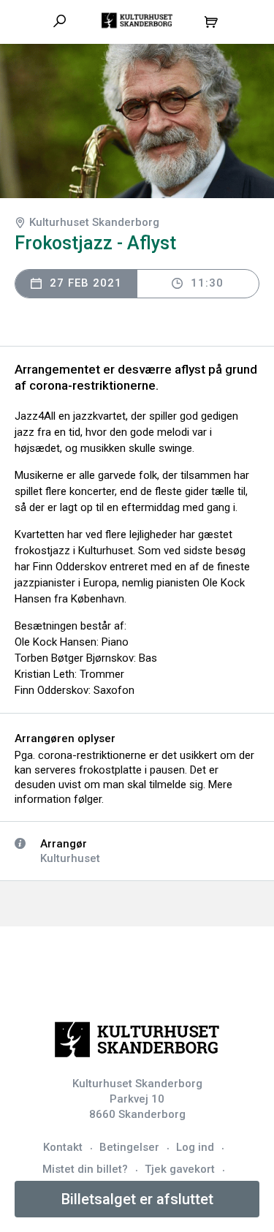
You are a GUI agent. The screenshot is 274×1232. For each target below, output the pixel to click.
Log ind (195, 1147)
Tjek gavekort (180, 1169)
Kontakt (63, 1147)
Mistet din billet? (85, 1169)
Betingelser (129, 1147)
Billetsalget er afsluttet (137, 1199)
